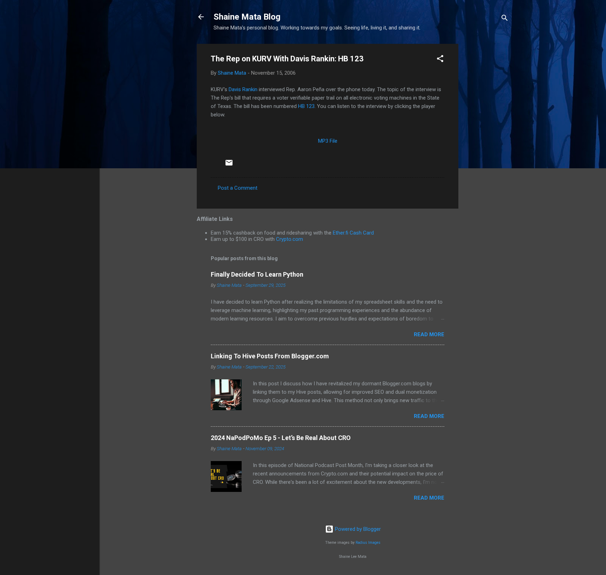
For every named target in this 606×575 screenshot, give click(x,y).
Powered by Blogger (357, 529)
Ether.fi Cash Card (353, 233)
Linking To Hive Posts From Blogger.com (270, 356)
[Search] (504, 19)
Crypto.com (289, 239)
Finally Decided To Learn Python (257, 274)
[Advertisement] (486, 149)
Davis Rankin (243, 89)
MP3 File (327, 141)
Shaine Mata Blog (247, 17)
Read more (429, 334)
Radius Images (368, 542)
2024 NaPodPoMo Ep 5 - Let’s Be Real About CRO (281, 437)
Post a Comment (237, 188)
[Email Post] (229, 165)
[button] (440, 59)
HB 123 (306, 106)
